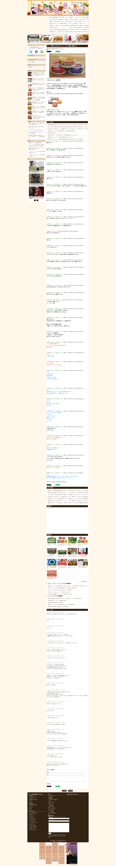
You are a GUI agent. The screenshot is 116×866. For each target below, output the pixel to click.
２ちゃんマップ (32, 815)
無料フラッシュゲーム (53, 813)
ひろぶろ (31, 807)
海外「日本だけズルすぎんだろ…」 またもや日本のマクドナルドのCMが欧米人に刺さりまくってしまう (78, 490)
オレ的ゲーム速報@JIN (53, 799)
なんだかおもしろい (52, 808)
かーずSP (31, 802)
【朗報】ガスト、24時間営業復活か (35, 142)
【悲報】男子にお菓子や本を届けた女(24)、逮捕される (58, 606)
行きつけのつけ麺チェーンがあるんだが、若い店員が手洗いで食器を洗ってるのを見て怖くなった (78, 19)
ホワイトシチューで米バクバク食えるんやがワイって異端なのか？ (60, 590)
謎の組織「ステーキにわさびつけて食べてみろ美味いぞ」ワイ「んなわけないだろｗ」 (82, 42)
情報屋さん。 (31, 803)
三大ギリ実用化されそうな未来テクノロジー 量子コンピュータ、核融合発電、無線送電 (78, 500)
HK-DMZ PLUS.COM (33, 799)
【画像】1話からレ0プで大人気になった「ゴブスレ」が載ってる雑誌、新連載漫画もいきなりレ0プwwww (57, 500)
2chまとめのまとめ (32, 812)
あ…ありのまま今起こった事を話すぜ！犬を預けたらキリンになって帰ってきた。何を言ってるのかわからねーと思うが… (58, 19)
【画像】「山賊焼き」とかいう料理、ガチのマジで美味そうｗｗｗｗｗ (36, 124)
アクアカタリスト (52, 795)
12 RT (28, 34)
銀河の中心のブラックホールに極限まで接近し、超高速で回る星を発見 (58, 23)
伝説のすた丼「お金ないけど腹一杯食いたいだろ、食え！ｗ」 (36, 127)
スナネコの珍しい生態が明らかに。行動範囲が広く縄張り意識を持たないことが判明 (36, 185)
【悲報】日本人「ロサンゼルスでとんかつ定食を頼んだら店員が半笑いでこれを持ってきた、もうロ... (38, 74)
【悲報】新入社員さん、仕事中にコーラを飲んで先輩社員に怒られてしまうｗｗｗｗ (69, 42)
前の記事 (64, 790)
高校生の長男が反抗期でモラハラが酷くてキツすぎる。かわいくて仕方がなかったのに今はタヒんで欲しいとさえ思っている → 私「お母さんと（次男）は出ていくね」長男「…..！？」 (58, 17)
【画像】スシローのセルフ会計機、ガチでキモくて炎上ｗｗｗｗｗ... (38, 80)
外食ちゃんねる (51, 802)
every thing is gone (32, 797)
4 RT (65, 34)
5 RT (53, 34)
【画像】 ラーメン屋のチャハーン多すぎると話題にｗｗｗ (58, 25)
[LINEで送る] (57, 51)
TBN (30, 800)
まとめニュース (32, 828)
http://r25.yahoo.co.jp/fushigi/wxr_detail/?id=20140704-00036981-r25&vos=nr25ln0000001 (65, 93)
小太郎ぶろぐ (51, 804)
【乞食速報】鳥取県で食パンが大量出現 (55, 602)
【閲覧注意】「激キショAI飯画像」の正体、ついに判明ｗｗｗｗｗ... (38, 112)
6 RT (41, 34)
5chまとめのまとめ (32, 813)
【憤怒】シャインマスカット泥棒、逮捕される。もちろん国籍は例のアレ (62, 604)
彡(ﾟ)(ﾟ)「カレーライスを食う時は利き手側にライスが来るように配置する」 (62, 587)
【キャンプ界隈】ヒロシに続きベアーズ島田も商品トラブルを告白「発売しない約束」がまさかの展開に (78, 496)
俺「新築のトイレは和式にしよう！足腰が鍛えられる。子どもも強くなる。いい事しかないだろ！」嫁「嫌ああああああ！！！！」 (78, 29)
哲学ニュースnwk (52, 807)
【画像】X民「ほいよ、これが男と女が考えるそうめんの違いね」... (38, 103)
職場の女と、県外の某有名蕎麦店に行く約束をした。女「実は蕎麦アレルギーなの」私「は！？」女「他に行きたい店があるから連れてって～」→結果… (57, 490)
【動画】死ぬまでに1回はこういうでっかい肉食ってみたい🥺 (36, 149)
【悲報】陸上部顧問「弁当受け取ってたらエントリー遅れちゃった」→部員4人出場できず (65, 598)
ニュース (60, 49)
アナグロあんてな (32, 818)
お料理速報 (51, 798)
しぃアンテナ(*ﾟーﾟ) (33, 822)
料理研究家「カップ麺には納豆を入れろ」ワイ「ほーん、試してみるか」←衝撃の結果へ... (38, 98)
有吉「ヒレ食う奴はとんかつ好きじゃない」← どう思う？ (78, 23)
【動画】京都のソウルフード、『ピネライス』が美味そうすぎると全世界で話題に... (38, 117)
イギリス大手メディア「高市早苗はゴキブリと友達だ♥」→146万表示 (78, 492)
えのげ (50, 800)
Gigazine (31, 798)
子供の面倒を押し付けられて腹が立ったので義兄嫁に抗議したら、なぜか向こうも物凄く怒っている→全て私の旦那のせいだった (78, 25)
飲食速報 (50, 797)
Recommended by (80, 581)
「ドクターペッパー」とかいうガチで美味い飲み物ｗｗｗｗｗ (36, 152)
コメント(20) (60, 48)
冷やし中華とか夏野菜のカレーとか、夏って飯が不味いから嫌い (60, 594)
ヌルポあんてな (32, 824)
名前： (48, 771)
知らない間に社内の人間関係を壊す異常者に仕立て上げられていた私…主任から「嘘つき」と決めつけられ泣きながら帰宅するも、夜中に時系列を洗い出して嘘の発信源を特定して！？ (58, 29)
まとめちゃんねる (32, 827)
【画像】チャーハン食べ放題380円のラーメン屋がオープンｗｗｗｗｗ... (38, 94)
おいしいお (58, 8)
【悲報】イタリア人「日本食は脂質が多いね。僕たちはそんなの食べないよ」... (38, 108)
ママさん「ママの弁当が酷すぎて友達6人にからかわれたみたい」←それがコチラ (36, 145)
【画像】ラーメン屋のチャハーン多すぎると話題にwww (78, 17)
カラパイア (51, 803)
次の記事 (70, 790)
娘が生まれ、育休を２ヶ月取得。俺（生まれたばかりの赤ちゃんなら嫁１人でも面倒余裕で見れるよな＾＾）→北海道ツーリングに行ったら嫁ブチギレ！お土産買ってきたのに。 (78, 31)
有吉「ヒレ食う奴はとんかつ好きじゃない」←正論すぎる (36, 133)
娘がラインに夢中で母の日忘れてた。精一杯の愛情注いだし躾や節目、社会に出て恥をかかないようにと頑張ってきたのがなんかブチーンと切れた (78, 27)
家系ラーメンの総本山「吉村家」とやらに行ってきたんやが (78, 21)
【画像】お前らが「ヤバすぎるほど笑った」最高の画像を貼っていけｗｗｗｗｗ (58, 31)
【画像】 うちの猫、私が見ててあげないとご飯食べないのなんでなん (58, 21)
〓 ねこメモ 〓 (51, 809)
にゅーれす (31, 823)
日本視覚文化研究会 (33, 804)
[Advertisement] (37, 24)
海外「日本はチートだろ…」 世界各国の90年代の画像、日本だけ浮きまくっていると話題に (65, 139)
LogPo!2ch (31, 817)
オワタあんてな (32, 820)
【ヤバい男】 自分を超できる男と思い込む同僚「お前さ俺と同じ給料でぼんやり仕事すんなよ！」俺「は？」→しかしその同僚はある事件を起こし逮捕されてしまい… (68, 126)
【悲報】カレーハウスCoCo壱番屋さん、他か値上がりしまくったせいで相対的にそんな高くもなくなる (67, 585)
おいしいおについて (32, 48)
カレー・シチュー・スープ (53, 49)
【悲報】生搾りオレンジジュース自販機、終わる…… (58, 600)
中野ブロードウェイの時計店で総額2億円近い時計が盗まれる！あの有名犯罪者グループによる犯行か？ (78, 502)
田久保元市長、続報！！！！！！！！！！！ (57, 27)
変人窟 (30, 808)
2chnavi (30, 814)
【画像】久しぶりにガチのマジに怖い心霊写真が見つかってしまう (60, 137)
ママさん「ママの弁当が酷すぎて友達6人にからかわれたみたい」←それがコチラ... (38, 89)
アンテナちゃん (32, 819)
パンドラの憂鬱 (51, 812)
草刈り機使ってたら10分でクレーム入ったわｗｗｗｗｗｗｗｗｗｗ (78, 494)
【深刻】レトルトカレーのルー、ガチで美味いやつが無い (59, 592)
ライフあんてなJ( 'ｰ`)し (33, 829)
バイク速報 (51, 811)
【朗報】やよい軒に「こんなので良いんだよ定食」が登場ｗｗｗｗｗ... (38, 84)
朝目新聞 (31, 795)
